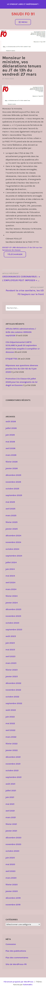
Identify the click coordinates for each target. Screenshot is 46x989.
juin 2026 (10, 435)
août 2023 (11, 636)
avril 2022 (10, 730)
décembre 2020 (13, 837)
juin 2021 (10, 797)
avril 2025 (10, 508)
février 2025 (12, 522)
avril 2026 (10, 448)
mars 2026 (11, 455)
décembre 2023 (13, 609)
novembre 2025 (13, 482)
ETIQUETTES (11, 358)
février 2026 (12, 461)
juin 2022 (10, 716)
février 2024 (12, 596)
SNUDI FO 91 (23, 14)
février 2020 (12, 884)
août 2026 (11, 421)
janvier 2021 (11, 831)
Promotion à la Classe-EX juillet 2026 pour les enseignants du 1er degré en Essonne (22, 381)
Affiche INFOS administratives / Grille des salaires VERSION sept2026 (21, 332)
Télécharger (14, 254)
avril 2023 (10, 656)
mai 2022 (10, 723)
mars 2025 (11, 515)
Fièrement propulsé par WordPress (18, 982)
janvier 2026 (12, 468)
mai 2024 (10, 576)
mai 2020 (10, 864)
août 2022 (11, 710)
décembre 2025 (13, 475)
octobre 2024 (12, 549)
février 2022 (12, 743)
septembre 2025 (14, 495)
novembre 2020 (13, 844)
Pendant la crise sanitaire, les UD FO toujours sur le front (25, 291)
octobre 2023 (12, 623)
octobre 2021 (12, 770)
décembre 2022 (13, 683)
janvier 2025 (12, 529)
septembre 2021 (13, 777)
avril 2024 (10, 582)
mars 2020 (11, 878)
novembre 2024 (13, 542)
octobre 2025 (12, 488)
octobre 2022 (12, 696)
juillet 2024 (11, 562)
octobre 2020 (12, 851)
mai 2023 (10, 649)
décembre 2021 (13, 757)
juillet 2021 (11, 790)
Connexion (11, 944)
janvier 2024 (12, 602)
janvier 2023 (12, 676)
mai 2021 (10, 804)
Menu (24, 22)
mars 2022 (11, 737)
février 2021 (11, 824)
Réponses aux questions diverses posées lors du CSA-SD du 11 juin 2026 (22, 368)
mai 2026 (10, 441)
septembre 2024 (14, 555)
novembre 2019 (13, 904)
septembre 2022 (14, 703)
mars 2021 (11, 817)
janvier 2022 (12, 750)
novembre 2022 (13, 690)
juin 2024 (10, 569)
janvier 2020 (12, 891)
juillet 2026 (11, 428)
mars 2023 (11, 663)
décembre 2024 (13, 535)
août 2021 (10, 784)
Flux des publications (16, 951)
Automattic (27, 984)
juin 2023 (10, 643)
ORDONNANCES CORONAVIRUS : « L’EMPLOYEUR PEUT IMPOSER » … (21, 277)
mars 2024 (11, 589)
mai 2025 (10, 502)
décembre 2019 (13, 898)
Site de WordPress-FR (16, 964)
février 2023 (12, 670)
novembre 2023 (13, 616)
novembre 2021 (13, 764)
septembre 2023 (14, 629)
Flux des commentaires (17, 957)
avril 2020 (10, 871)
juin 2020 (10, 857)
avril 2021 (10, 810)
